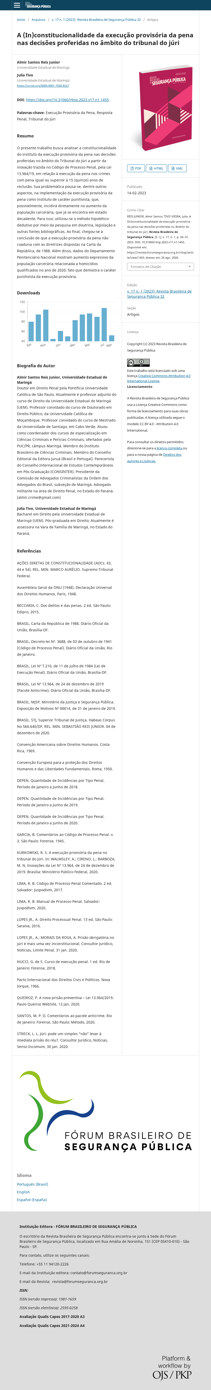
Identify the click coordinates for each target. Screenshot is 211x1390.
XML (179, 168)
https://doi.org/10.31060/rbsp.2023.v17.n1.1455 (67, 99)
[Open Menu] (17, 5)
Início (21, 19)
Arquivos (38, 19)
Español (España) (32, 1199)
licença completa (169, 448)
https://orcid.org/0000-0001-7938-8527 (43, 86)
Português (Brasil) (32, 1184)
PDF (137, 168)
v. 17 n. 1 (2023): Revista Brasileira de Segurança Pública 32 (96, 19)
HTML (158, 168)
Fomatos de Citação (146, 266)
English (23, 1192)
